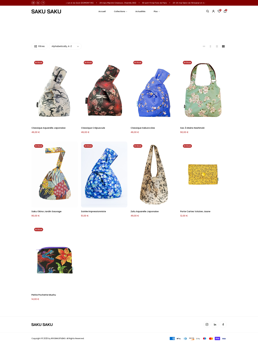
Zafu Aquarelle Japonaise (145, 211)
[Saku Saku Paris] (46, 11)
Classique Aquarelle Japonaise (48, 127)
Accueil (102, 11)
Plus (156, 11)
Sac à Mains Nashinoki (192, 127)
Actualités (140, 11)
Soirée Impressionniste (93, 211)
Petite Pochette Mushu (43, 294)
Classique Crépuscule (93, 127)
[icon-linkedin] (38, 3)
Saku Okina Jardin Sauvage (46, 211)
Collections (119, 11)
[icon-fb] (43, 3)
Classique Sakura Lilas (143, 127)
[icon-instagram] (33, 3)
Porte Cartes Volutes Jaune (195, 211)
